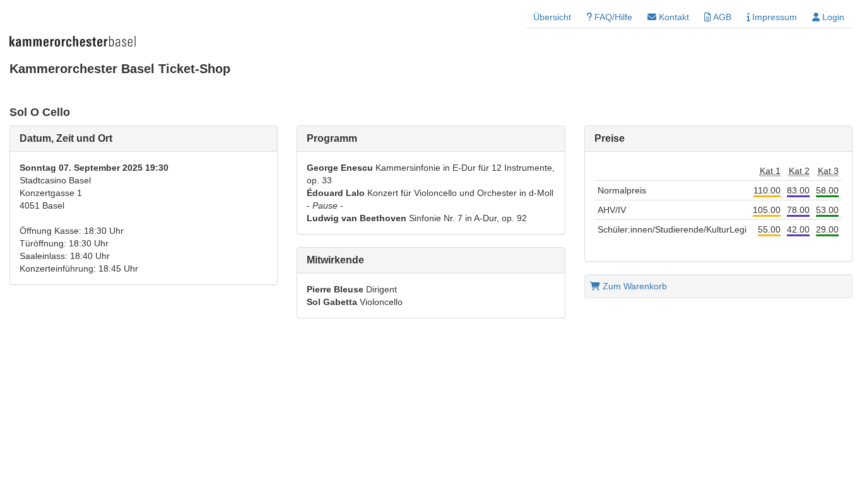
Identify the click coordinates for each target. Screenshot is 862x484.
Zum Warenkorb (633, 286)
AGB (721, 17)
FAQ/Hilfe (612, 17)
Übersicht (552, 17)
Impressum (773, 17)
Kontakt (672, 17)
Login (832, 17)
